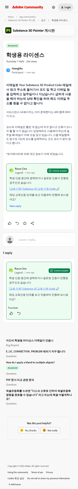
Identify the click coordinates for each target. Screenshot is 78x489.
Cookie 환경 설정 (16, 478)
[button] (7, 8)
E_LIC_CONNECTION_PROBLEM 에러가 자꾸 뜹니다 (35, 351)
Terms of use (37, 472)
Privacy (49, 472)
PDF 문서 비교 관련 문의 (20, 379)
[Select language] (54, 7)
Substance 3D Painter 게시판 (21, 20)
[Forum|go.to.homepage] (27, 7)
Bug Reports (12, 345)
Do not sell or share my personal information (48, 478)
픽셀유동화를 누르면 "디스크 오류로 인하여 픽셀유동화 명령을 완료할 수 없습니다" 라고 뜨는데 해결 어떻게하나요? (39, 394)
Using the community (18, 472)
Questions (11, 356)
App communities (28, 16)
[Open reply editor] (39, 239)
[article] (39, 291)
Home (11, 16)
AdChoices (16, 484)
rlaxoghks (17, 68)
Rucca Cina (21, 168)
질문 (43, 20)
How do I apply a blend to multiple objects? (30, 362)
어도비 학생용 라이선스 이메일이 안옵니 (29, 340)
